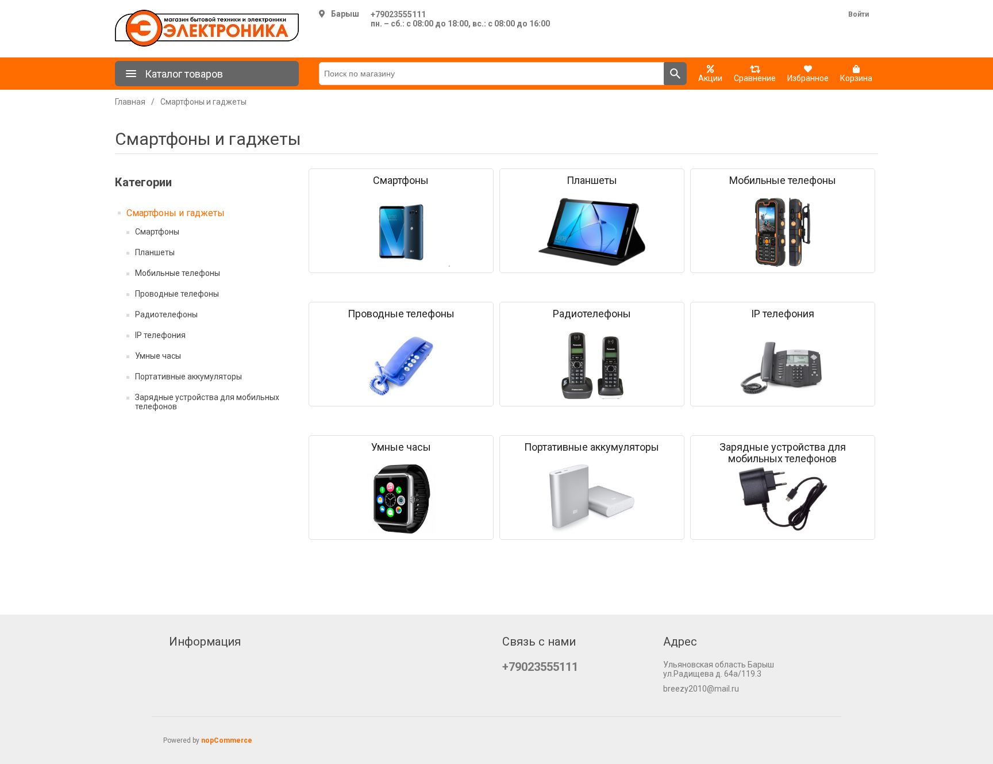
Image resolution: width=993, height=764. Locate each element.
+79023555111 (398, 14)
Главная (130, 101)
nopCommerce (226, 740)
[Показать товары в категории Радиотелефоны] (592, 365)
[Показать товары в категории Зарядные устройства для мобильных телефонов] (782, 498)
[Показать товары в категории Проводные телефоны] (401, 365)
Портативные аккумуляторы (188, 376)
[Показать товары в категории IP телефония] (782, 365)
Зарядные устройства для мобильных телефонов (207, 402)
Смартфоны (157, 231)
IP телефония (160, 335)
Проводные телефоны (177, 293)
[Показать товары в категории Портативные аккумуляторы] (592, 498)
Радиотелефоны (166, 314)
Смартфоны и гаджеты (175, 213)
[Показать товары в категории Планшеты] (592, 232)
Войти (858, 14)
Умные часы (158, 355)
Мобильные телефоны (177, 273)
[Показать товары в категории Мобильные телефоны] (782, 232)
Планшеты (155, 252)
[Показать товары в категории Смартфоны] (401, 232)
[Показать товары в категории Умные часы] (401, 498)
